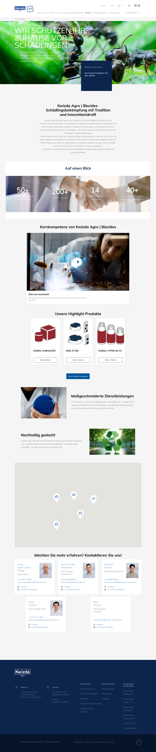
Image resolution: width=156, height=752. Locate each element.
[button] (74, 496)
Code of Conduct (107, 742)
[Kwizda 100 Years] (30, 9)
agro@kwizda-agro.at (61, 694)
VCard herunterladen (28, 589)
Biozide (88, 13)
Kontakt (102, 6)
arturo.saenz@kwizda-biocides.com (31, 582)
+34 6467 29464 (24, 579)
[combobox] (131, 13)
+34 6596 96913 (111, 579)
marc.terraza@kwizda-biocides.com (107, 620)
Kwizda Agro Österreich (128, 692)
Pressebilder (106, 694)
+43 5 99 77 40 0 (59, 692)
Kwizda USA (128, 723)
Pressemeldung (107, 689)
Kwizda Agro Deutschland (128, 717)
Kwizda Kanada (129, 728)
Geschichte (84, 698)
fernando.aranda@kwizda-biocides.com (120, 582)
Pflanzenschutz (55, 13)
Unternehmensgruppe (88, 694)
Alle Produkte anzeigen (78, 376)
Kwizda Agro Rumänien (128, 708)
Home (16, 19)
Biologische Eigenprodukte (73, 13)
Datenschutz (89, 742)
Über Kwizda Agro (87, 689)
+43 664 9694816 (69, 579)
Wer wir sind (42, 13)
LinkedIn (23, 587)
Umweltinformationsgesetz (88, 703)
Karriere (111, 6)
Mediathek (105, 698)
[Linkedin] (135, 5)
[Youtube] (139, 5)
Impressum (78, 742)
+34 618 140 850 (35, 617)
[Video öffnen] (78, 262)
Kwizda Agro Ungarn (128, 700)
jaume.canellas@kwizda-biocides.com (43, 620)
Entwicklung (114, 13)
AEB (98, 742)
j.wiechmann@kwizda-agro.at (73, 582)
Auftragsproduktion (100, 13)
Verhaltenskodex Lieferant (86, 710)
